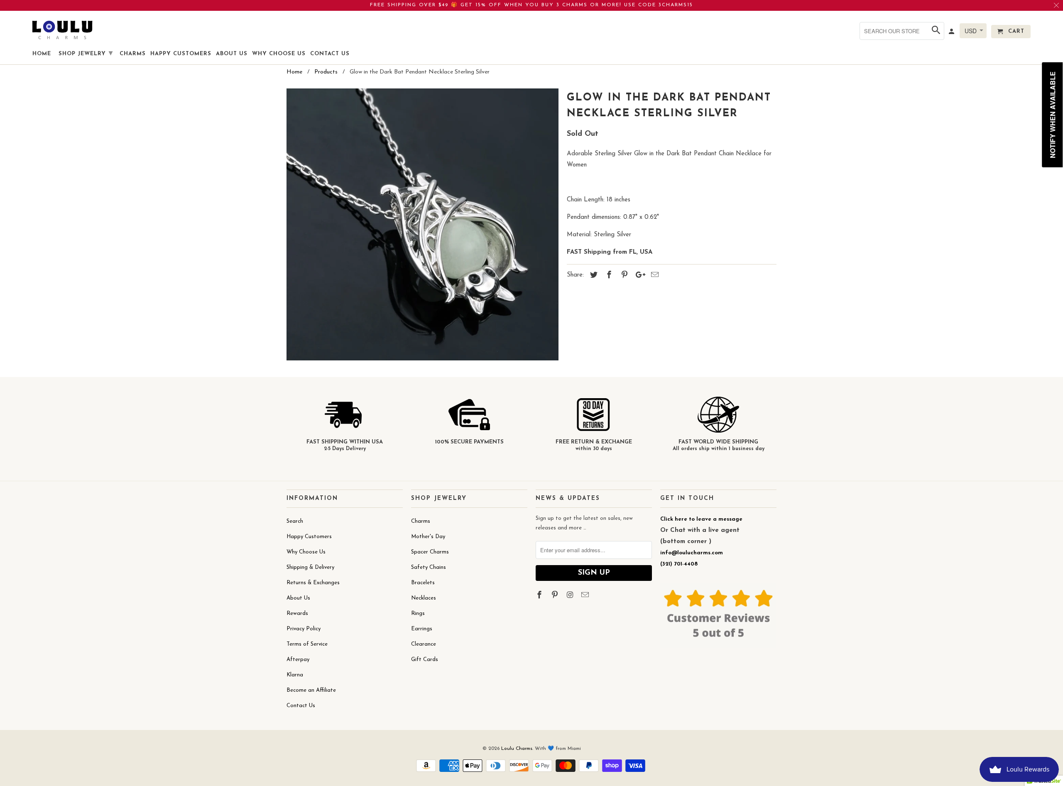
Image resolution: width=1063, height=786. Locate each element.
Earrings (421, 629)
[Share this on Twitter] (592, 275)
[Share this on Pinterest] (623, 275)
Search (295, 521)
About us (231, 53)
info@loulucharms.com (691, 553)
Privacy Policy (304, 629)
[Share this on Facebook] (608, 275)
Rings (418, 613)
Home (41, 53)
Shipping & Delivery (310, 567)
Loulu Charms (516, 748)
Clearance (423, 644)
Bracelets (423, 582)
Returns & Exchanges (313, 582)
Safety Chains (428, 567)
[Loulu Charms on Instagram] (571, 596)
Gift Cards (424, 659)
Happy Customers (309, 536)
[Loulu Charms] (62, 29)
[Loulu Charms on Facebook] (540, 596)
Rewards (297, 613)
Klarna (295, 675)
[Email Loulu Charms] (585, 596)
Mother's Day (428, 536)
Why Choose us (279, 53)
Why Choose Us (306, 552)
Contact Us (301, 705)
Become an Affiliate (311, 690)
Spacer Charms (430, 552)
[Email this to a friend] (653, 275)
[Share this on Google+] (638, 275)
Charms (420, 521)
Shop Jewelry (86, 53)
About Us (298, 598)
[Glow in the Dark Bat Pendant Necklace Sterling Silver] (422, 224)
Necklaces (423, 598)
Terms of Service (307, 644)
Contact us (330, 53)
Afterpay (298, 659)
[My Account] (952, 33)
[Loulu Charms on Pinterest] (555, 596)
